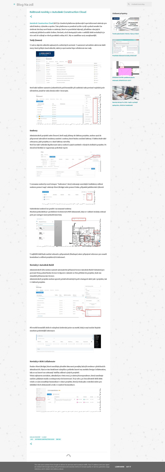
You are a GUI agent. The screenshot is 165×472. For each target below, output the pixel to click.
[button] (31, 16)
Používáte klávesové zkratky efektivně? (124, 55)
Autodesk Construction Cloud (41, 23)
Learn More (119, 467)
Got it (128, 467)
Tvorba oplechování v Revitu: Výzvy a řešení (125, 33)
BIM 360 (58, 439)
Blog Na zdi (25, 5)
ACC (32, 439)
